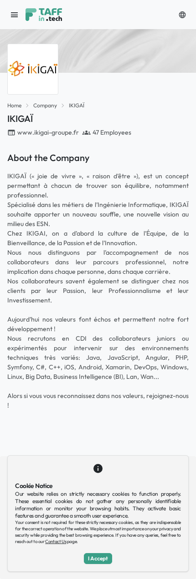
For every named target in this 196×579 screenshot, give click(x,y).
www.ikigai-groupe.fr (48, 132)
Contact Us (55, 541)
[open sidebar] (15, 14)
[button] (182, 14)
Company (45, 105)
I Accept (98, 558)
